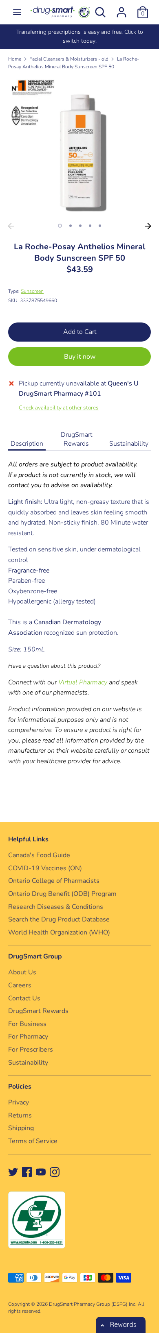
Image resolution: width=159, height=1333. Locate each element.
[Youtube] (41, 1171)
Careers (19, 985)
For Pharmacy (28, 1036)
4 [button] (90, 225)
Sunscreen (32, 291)
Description (27, 443)
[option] (79, 36)
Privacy (18, 1102)
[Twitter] (13, 1171)
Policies (19, 1086)
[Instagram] (55, 1171)
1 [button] (60, 226)
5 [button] (100, 225)
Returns (20, 1115)
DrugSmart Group (35, 956)
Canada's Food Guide (39, 855)
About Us (22, 972)
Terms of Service (32, 1141)
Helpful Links (28, 839)
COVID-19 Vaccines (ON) (45, 868)
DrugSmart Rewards (76, 439)
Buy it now (79, 356)
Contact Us (24, 998)
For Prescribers (30, 1049)
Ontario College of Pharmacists (53, 880)
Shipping (21, 1128)
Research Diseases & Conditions (55, 906)
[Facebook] (27, 1171)
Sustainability (128, 443)
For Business (27, 1023)
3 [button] (80, 225)
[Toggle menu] (17, 12)
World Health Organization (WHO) (59, 932)
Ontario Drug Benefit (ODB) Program (62, 893)
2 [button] (70, 225)
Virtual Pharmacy (83, 682)
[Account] (121, 8)
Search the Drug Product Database (59, 919)
